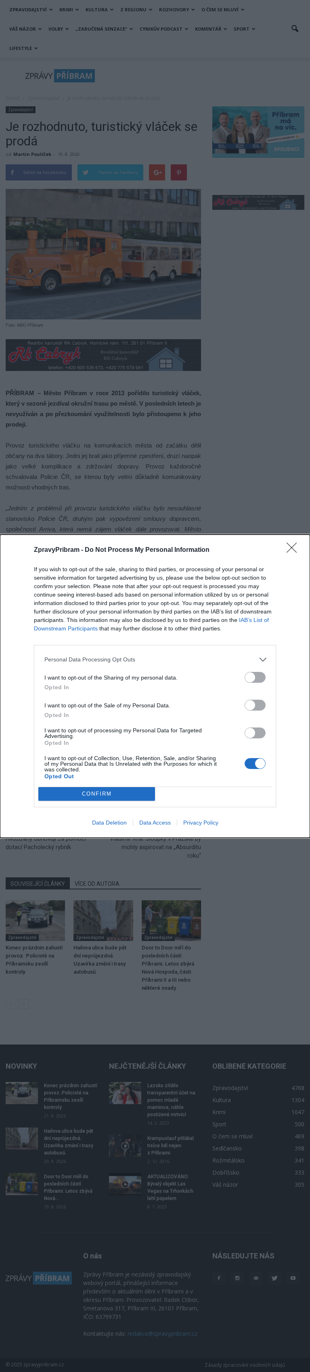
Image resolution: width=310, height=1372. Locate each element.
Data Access (155, 822)
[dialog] (155, 686)
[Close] (294, 550)
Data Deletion (109, 822)
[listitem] (155, 659)
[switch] (255, 677)
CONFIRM (97, 794)
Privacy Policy (200, 822)
